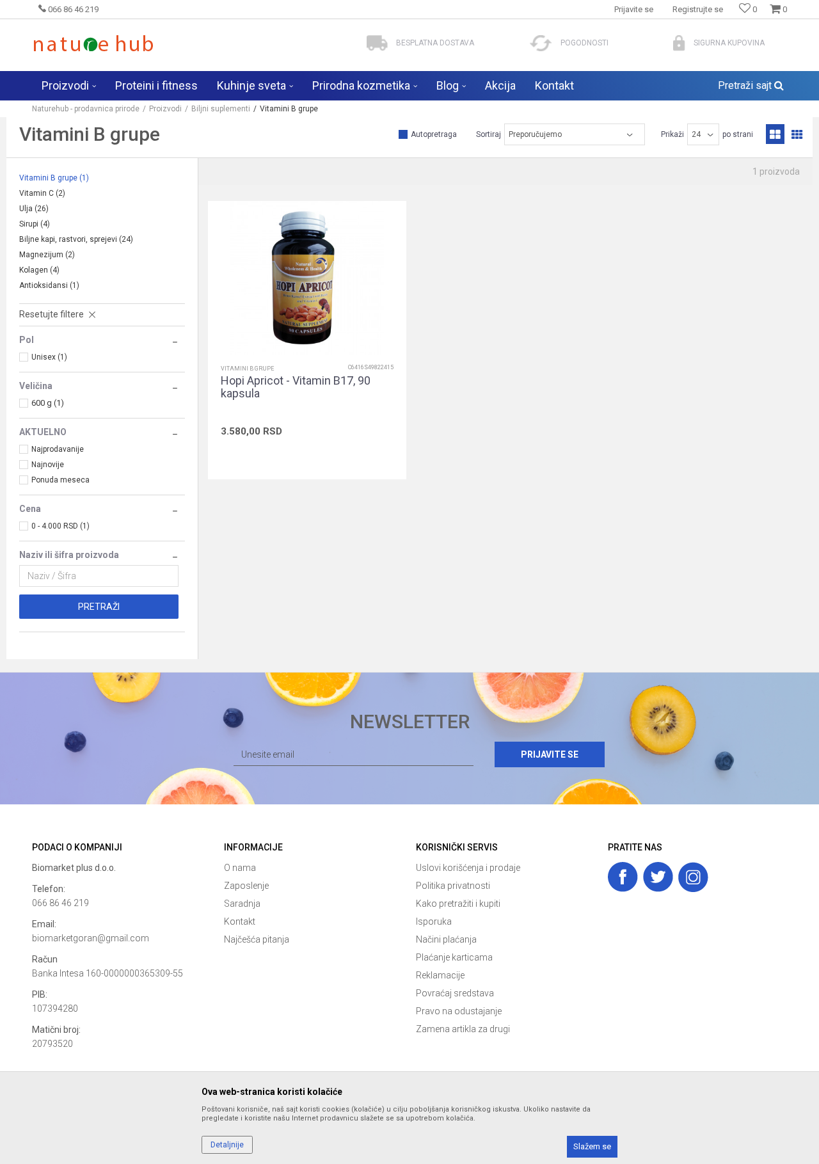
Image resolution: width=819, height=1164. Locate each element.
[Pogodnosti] (541, 43)
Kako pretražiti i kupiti (458, 903)
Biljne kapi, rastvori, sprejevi (76, 239)
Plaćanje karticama (454, 957)
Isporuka (434, 921)
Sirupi (34, 223)
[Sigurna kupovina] (679, 43)
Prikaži (672, 134)
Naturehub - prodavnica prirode (85, 108)
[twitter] (658, 877)
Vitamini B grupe (54, 177)
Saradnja (242, 903)
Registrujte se (697, 9)
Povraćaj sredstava (455, 993)
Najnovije (47, 464)
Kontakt (239, 921)
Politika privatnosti (453, 886)
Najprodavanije (57, 449)
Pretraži (99, 607)
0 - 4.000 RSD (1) (60, 526)
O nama (240, 868)
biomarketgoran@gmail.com (90, 938)
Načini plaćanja (446, 939)
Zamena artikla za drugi (463, 1029)
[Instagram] (693, 877)
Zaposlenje (246, 886)
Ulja (34, 208)
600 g (47, 403)
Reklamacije (440, 975)
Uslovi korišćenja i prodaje (468, 868)
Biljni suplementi (220, 108)
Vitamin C (42, 193)
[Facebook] (623, 877)
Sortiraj (488, 134)
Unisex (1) (49, 357)
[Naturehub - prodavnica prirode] (93, 43)
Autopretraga (434, 134)
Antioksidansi (49, 285)
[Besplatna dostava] (377, 43)
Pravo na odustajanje (459, 1011)
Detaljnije (227, 1144)
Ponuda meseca (60, 479)
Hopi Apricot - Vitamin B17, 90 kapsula (295, 387)
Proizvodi (165, 108)
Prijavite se (549, 754)
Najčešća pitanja (256, 939)
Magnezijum (47, 254)
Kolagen (39, 270)
